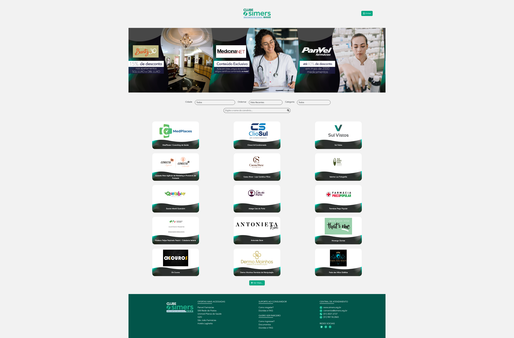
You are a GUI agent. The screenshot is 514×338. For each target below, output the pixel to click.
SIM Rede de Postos (207, 310)
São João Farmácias (207, 320)
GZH (200, 317)
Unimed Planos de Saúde (210, 313)
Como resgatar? (266, 307)
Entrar (368, 13)
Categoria (289, 101)
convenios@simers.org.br (335, 310)
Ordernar (242, 101)
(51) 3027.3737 (330, 313)
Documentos (265, 324)
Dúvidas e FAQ (266, 310)
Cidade (188, 101)
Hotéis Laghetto (205, 323)
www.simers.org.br (332, 307)
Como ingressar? (267, 321)
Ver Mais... (258, 282)
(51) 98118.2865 (331, 317)
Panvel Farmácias (206, 307)
